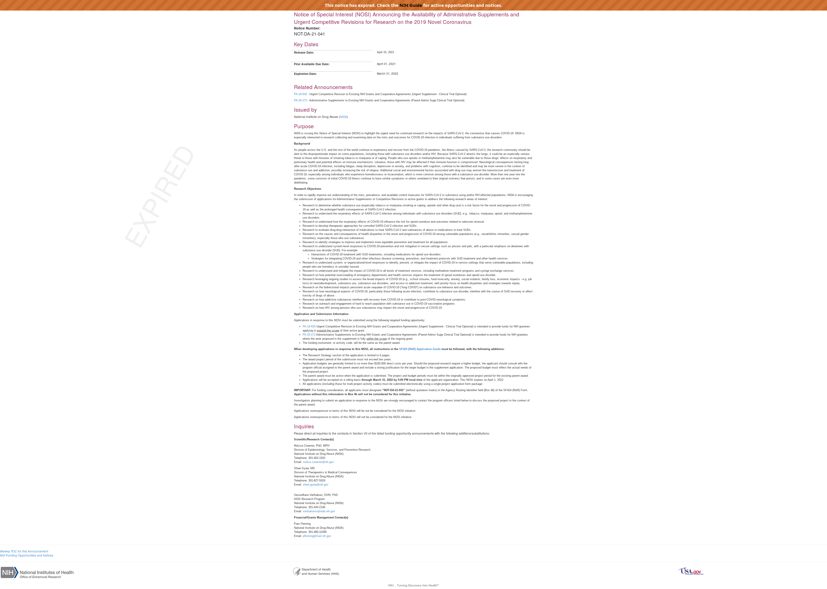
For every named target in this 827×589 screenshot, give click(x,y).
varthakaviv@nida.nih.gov (319, 511)
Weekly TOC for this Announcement (24, 551)
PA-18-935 (309, 326)
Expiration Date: (305, 74)
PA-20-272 (309, 334)
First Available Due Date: (312, 64)
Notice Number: (307, 28)
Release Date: (304, 52)
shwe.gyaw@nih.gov (315, 484)
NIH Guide (411, 5)
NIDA (343, 116)
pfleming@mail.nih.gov (317, 536)
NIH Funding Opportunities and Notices (26, 555)
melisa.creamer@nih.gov (318, 462)
